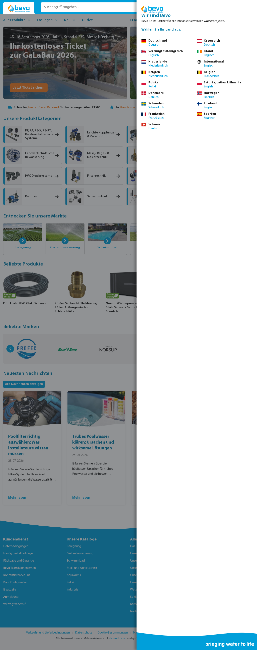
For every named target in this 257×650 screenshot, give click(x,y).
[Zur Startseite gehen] (18, 8)
